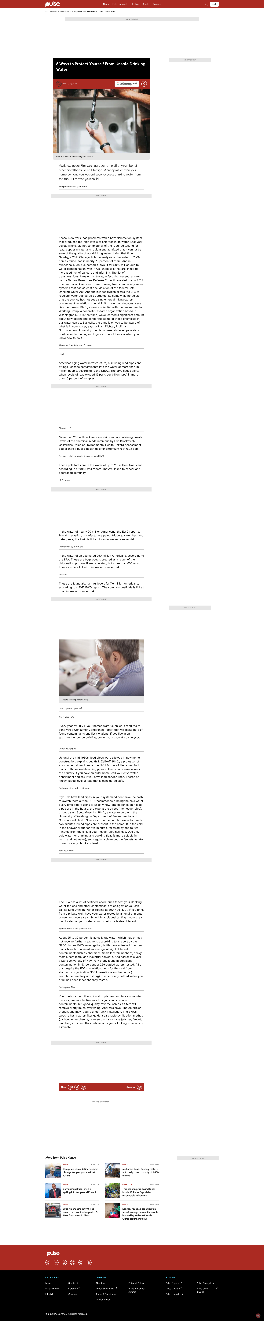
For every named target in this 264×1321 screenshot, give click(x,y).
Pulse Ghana (172, 1288)
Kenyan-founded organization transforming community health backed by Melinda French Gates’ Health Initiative (140, 1213)
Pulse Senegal (203, 1283)
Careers (156, 4)
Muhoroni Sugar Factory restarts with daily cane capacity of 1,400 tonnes (140, 1172)
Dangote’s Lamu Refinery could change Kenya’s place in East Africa (80, 1172)
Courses (72, 1294)
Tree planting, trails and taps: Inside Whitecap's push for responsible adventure (138, 1192)
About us (100, 1283)
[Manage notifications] (258, 1315)
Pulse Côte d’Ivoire (202, 1290)
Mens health (64, 11)
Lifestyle (135, 4)
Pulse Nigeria (172, 1283)
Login (214, 4)
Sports (145, 4)
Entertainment (119, 4)
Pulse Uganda (173, 1294)
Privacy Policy (103, 1299)
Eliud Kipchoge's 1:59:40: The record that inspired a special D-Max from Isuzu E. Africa (80, 1212)
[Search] (207, 4)
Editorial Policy (136, 1283)
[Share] (144, 84)
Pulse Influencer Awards (136, 1290)
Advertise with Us (105, 1288)
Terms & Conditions (106, 1294)
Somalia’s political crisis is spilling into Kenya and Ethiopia (80, 1190)
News (106, 4)
